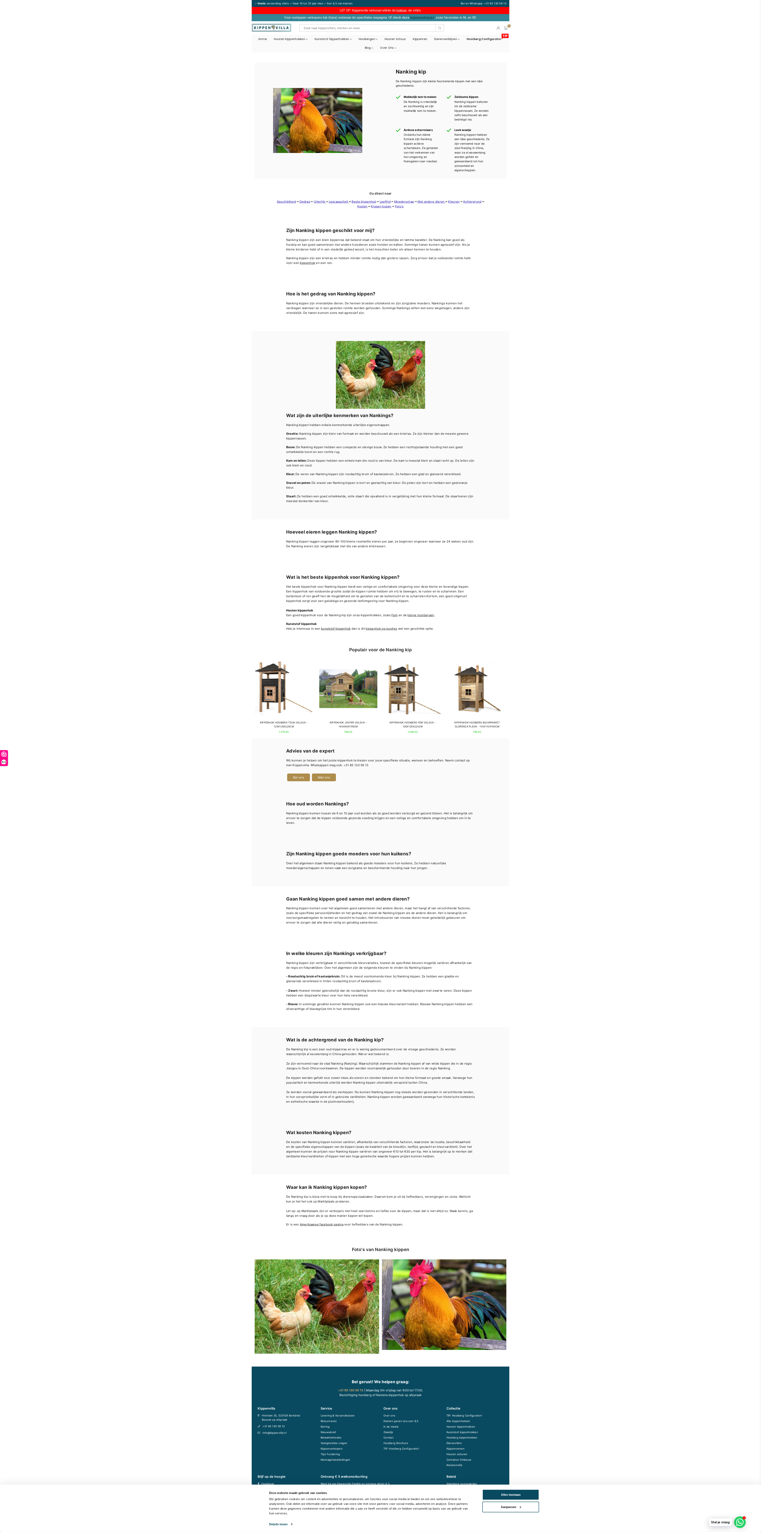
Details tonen (278, 1524)
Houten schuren (456, 1454)
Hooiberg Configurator (486, 38)
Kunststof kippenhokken (332, 39)
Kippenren (420, 39)
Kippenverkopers (332, 1448)
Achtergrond (472, 201)
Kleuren (454, 201)
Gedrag (304, 201)
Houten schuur (395, 39)
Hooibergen (367, 39)
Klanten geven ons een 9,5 (401, 1421)
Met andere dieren (431, 201)
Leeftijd (385, 201)
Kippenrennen (455, 1448)
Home (262, 39)
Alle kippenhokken (458, 1421)
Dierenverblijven (446, 39)
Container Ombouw (458, 1459)
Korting (325, 1426)
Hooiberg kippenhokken (461, 1437)
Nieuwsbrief (328, 1432)
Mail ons (324, 777)
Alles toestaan (511, 1494)
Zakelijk (388, 1432)
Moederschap (404, 201)
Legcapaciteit (339, 201)
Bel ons (298, 777)
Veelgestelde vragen (334, 1443)
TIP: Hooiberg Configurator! (401, 1448)
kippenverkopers (422, 17)
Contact (388, 1437)
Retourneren (329, 1421)
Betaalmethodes (331, 1437)
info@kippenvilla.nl (274, 1432)
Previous (251, 698)
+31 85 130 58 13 (273, 1426)
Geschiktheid (286, 201)
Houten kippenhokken (290, 39)
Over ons (387, 48)
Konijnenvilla (454, 1465)
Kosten (362, 206)
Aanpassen (508, 1506)
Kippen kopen (381, 206)
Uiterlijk (320, 201)
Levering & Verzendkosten (338, 1415)
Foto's (399, 206)
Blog (368, 48)
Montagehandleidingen (335, 1459)
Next (509, 698)
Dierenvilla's (454, 1443)
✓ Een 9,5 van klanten (338, 3)
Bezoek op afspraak (274, 1419)
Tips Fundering (330, 1454)
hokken (401, 10)
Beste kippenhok (364, 201)
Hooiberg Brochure (395, 1443)
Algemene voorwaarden (461, 1483)
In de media (390, 1426)
